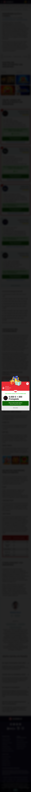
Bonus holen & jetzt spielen (15, 403)
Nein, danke (15, 407)
